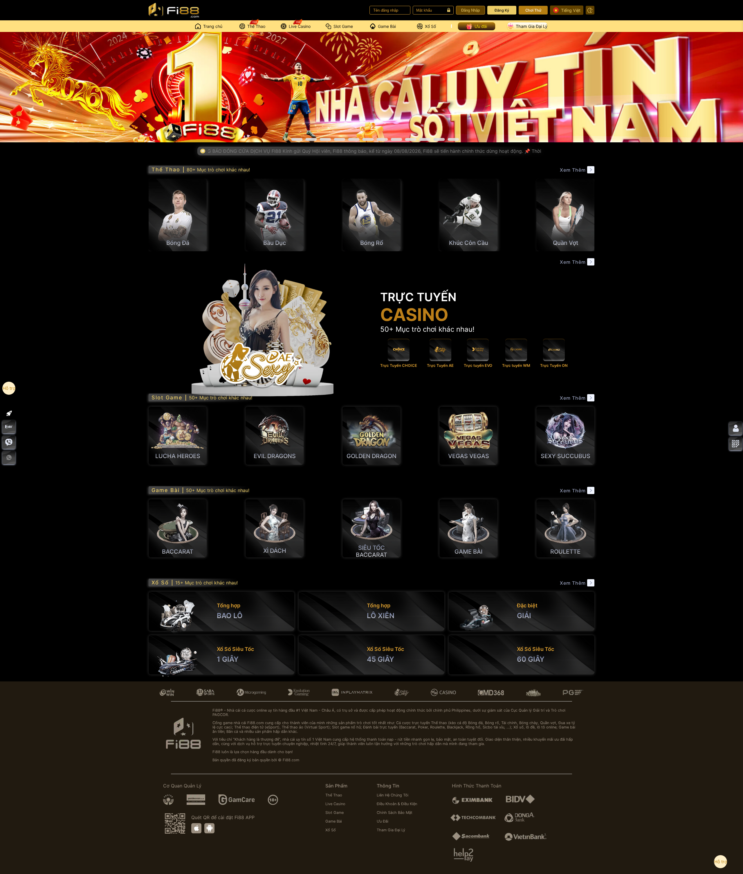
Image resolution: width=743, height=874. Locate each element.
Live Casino (335, 804)
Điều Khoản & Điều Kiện (397, 804)
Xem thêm (573, 170)
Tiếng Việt (570, 10)
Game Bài (333, 821)
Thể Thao (333, 795)
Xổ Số (330, 830)
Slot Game (334, 812)
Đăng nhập (470, 10)
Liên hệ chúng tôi (392, 795)
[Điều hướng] (9, 413)
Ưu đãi (481, 26)
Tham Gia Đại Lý (531, 26)
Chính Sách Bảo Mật (394, 812)
